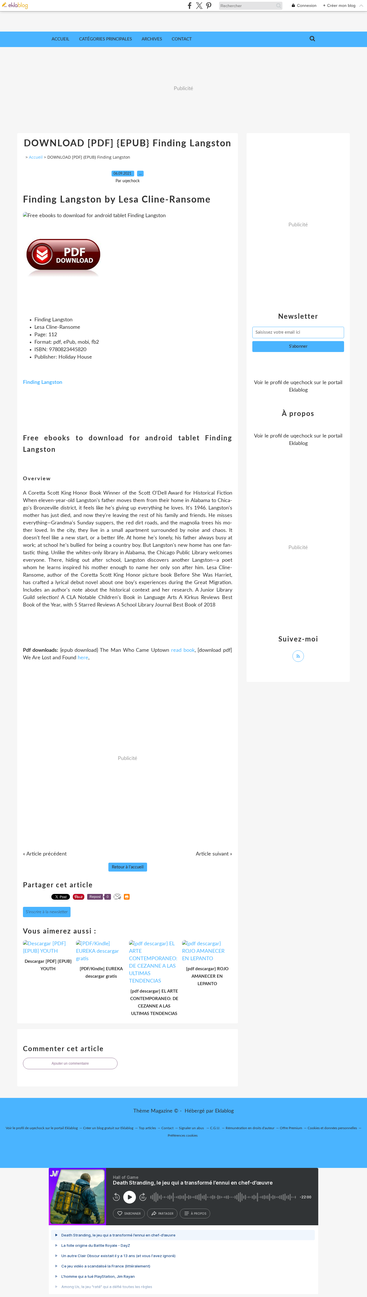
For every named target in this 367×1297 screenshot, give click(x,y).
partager (165, 1213)
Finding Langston (42, 382)
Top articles (147, 1128)
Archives (152, 39)
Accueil (60, 39)
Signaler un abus (192, 1128)
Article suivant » (214, 854)
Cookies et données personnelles (332, 1128)
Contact (182, 39)
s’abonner (132, 1213)
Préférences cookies (183, 1135)
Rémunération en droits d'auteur (250, 1128)
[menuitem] (60, 39)
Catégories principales (105, 39)
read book (183, 650)
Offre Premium (291, 1128)
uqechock (301, 382)
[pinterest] (208, 5)
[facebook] (189, 5)
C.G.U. (215, 1128)
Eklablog (224, 1111)
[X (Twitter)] (199, 5)
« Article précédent (45, 854)
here (83, 657)
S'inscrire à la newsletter (47, 912)
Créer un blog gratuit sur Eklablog (108, 1128)
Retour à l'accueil (128, 867)
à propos (198, 1213)
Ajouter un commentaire (70, 1063)
